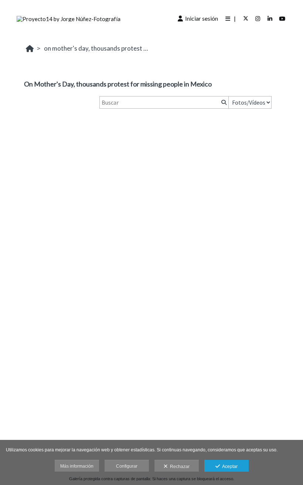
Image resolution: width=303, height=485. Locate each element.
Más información (76, 466)
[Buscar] (223, 102)
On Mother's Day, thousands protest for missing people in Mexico (98, 48)
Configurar (126, 466)
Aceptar (229, 466)
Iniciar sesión (200, 18)
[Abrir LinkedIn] (270, 18)
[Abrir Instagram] (257, 18)
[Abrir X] (245, 18)
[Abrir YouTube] (282, 18)
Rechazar (179, 466)
